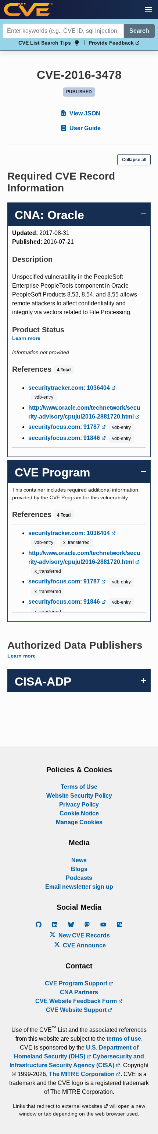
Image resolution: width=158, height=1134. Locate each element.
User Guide (84, 128)
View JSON (84, 113)
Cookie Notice (79, 813)
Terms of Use (79, 787)
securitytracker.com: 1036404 (69, 388)
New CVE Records (83, 935)
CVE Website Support (77, 1010)
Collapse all (134, 159)
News (79, 860)
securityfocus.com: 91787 (64, 427)
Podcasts (79, 878)
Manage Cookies (79, 822)
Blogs (79, 869)
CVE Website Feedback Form (76, 1001)
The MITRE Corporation (82, 1074)
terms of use (124, 1039)
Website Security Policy (79, 796)
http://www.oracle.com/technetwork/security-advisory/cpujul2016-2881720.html (84, 412)
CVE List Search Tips (44, 43)
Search (139, 31)
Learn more (26, 338)
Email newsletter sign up (79, 887)
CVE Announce (83, 945)
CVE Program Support (77, 983)
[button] (148, 9)
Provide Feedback (112, 43)
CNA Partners (79, 992)
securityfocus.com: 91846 (64, 438)
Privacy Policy (79, 804)
